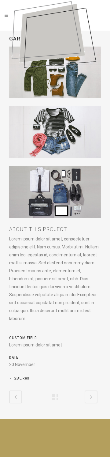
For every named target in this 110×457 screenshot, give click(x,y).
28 (21, 378)
